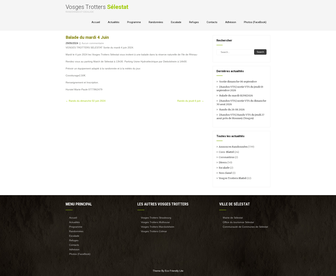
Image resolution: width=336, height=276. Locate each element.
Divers (223, 162)
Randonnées (156, 22)
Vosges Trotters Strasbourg (156, 217)
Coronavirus (226, 157)
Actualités (113, 22)
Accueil (96, 22)
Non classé (225, 173)
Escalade (176, 22)
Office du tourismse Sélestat (238, 222)
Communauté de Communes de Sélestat (245, 226)
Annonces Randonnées (233, 146)
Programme (134, 22)
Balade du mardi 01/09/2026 (236, 95)
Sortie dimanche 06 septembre (238, 81)
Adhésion (230, 22)
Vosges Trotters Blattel (232, 178)
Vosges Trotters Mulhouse (155, 222)
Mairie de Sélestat (233, 217)
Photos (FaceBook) (255, 22)
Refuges (194, 22)
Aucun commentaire (93, 43)
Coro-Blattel (226, 152)
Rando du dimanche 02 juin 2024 (86, 100)
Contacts (212, 22)
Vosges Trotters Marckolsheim (157, 226)
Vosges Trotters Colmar (154, 231)
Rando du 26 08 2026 (232, 109)
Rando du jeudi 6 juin (190, 100)
